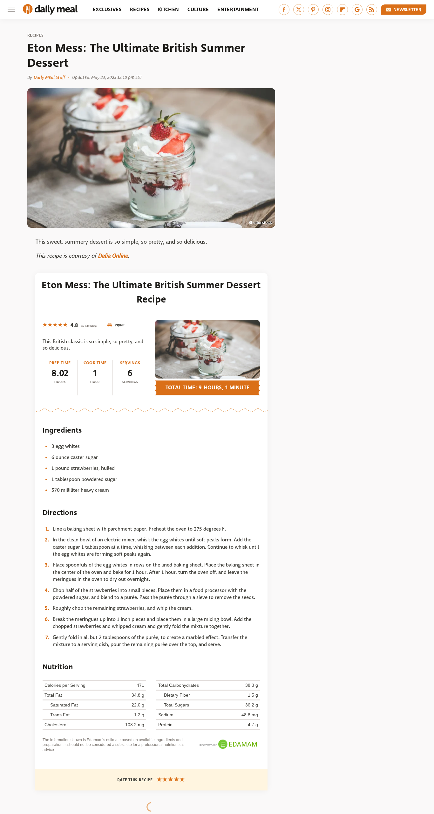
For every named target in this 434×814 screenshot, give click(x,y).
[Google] (357, 9)
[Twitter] (298, 9)
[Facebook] (284, 9)
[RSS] (371, 9)
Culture (198, 9)
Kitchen (168, 9)
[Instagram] (327, 9)
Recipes (139, 9)
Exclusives (107, 9)
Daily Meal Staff (49, 77)
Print (120, 325)
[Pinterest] (313, 9)
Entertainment (238, 9)
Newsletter (407, 9)
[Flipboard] (342, 9)
